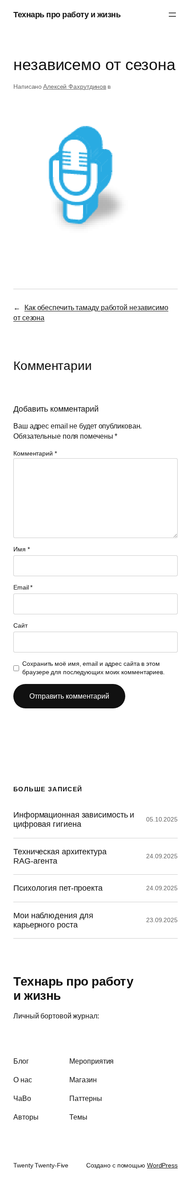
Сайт (20, 625)
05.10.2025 (162, 819)
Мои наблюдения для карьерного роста (53, 920)
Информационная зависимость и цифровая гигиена (73, 819)
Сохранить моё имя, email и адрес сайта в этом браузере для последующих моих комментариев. (93, 668)
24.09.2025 (162, 856)
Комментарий (35, 453)
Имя (21, 549)
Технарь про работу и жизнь (66, 14)
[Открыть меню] (172, 14)
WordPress (162, 1165)
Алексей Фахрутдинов (74, 86)
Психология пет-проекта (58, 888)
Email (22, 587)
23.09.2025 (162, 920)
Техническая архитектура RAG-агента (60, 856)
